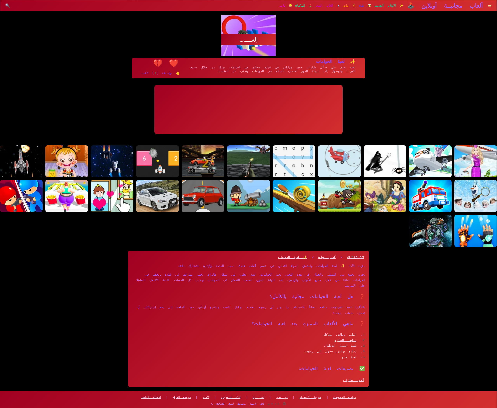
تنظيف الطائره (345, 340)
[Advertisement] (248, 109)
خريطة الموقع (182, 397)
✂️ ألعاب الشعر (327, 5)
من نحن (282, 397)
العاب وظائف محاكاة (339, 334)
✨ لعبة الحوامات (292, 257)
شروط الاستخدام (310, 397)
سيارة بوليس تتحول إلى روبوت (330, 351)
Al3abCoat (355, 257)
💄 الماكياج (303, 5)
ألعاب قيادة (327, 257)
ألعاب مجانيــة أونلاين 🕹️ (445, 5)
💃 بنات (349, 5)
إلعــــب (248, 39)
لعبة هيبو (349, 357)
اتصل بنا (258, 397)
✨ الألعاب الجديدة (388, 5)
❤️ (174, 63)
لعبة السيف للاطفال (340, 346)
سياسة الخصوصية (344, 397)
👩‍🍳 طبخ (365, 5)
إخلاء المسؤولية (231, 397)
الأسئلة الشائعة (151, 397)
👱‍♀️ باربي (285, 5)
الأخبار (205, 397)
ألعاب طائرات (353, 380)
